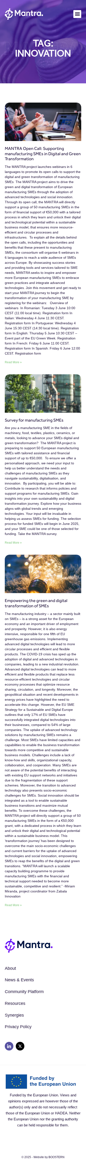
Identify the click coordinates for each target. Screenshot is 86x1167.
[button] (77, 14)
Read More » (13, 362)
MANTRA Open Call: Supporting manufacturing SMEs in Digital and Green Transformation (43, 153)
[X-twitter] (20, 1046)
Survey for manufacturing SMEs (34, 420)
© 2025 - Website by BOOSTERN (43, 1157)
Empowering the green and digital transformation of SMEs (36, 603)
